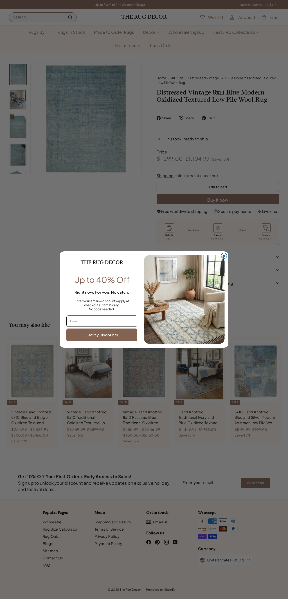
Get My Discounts (102, 334)
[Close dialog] (224, 256)
